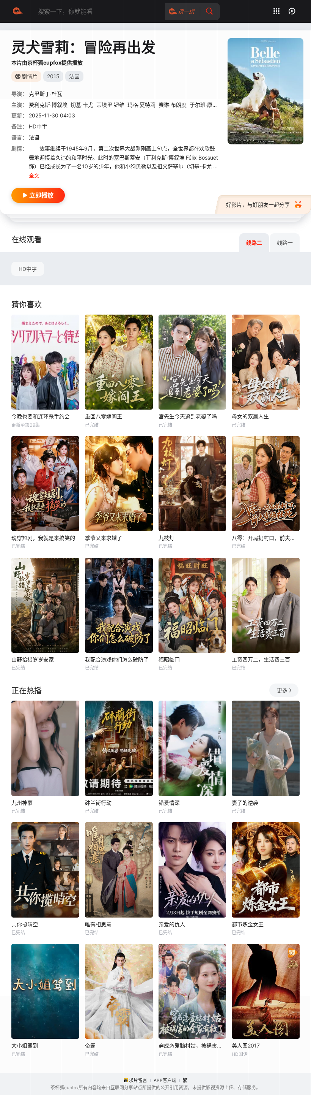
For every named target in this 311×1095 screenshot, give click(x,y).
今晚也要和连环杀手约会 (40, 416)
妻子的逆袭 (245, 802)
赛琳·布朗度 (173, 104)
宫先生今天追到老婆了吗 (188, 416)
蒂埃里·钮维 (110, 104)
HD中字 (28, 269)
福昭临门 (169, 659)
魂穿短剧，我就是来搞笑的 (43, 538)
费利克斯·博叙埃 (48, 104)
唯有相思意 (98, 924)
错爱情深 (169, 802)
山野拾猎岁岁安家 (32, 659)
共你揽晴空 (24, 924)
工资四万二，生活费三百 (261, 659)
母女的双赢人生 (250, 416)
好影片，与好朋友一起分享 (258, 204)
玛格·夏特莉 (141, 104)
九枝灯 (166, 538)
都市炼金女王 (248, 924)
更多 (282, 690)
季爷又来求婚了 (103, 538)
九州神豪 (22, 802)
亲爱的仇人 (172, 924)
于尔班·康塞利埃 (209, 104)
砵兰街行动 (98, 802)
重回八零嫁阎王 (103, 416)
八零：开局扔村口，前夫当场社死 (266, 538)
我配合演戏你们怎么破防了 (117, 659)
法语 (34, 137)
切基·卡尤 (82, 104)
